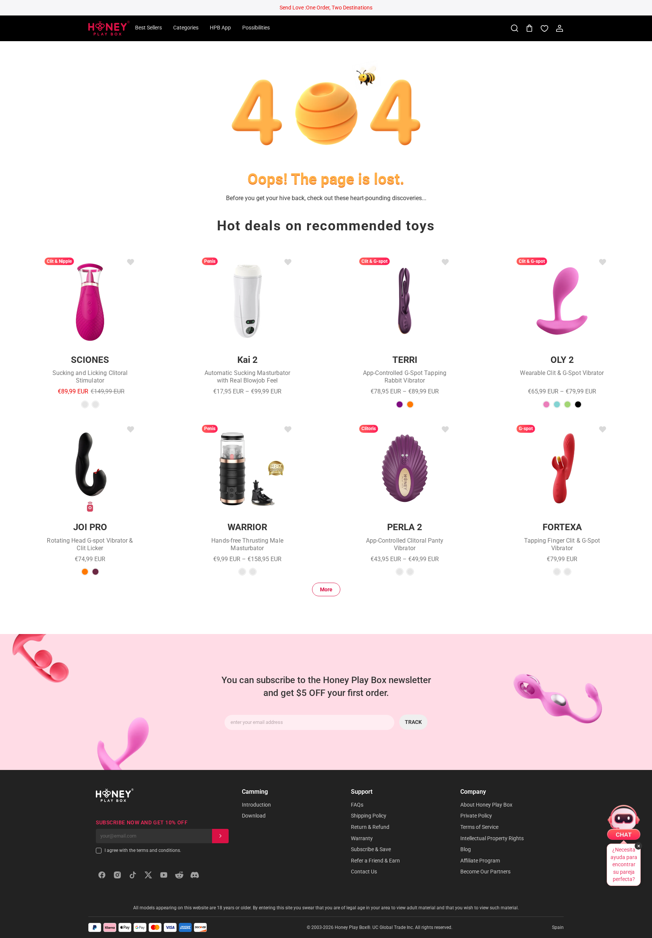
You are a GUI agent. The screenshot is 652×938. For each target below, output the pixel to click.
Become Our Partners (485, 872)
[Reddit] (179, 875)
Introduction (256, 805)
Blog (465, 849)
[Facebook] (102, 875)
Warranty (362, 838)
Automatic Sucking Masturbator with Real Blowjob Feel (248, 376)
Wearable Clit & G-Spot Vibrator (562, 372)
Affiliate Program (480, 861)
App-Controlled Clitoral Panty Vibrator (405, 544)
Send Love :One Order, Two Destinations (326, 8)
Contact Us (364, 872)
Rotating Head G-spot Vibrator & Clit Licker (90, 544)
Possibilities (256, 28)
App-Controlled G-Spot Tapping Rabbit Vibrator (404, 376)
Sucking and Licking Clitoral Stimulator (90, 376)
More (326, 589)
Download (254, 816)
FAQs (357, 805)
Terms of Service (479, 827)
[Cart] (529, 28)
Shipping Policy (368, 816)
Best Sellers (148, 28)
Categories (185, 28)
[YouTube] (164, 875)
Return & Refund (370, 827)
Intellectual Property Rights (492, 838)
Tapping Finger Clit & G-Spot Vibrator (562, 544)
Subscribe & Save (371, 849)
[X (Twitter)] (148, 875)
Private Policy (476, 816)
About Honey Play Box (486, 805)
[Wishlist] (544, 28)
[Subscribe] (220, 836)
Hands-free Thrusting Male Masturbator (247, 544)
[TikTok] (133, 875)
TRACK (413, 722)
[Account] (559, 28)
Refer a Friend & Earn (375, 861)
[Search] (514, 28)
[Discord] (195, 875)
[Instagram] (117, 875)
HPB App (220, 28)
